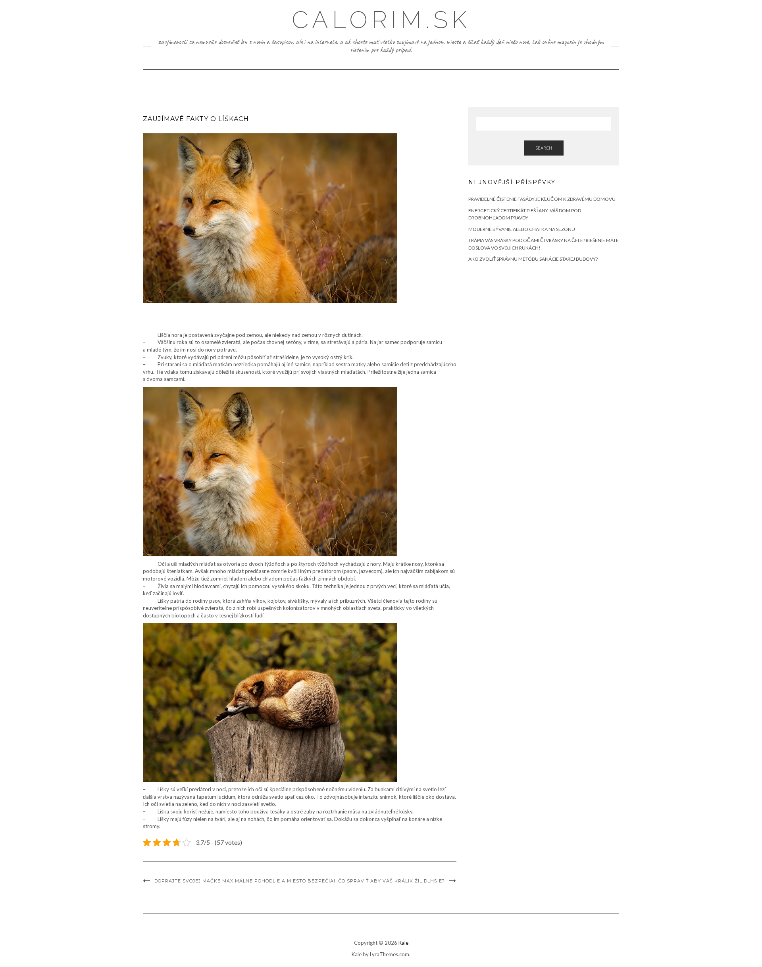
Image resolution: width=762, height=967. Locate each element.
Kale (403, 943)
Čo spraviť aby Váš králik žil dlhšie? (391, 881)
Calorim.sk (381, 20)
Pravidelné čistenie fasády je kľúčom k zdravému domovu (542, 199)
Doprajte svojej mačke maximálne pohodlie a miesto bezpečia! (244, 881)
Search (543, 147)
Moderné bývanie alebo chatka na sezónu (521, 229)
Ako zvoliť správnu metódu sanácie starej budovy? (533, 259)
